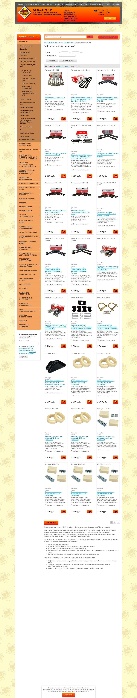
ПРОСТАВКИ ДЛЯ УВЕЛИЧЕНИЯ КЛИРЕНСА (28, 254)
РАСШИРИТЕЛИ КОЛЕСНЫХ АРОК (25, 260)
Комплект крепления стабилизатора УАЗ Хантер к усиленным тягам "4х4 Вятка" (107, 326)
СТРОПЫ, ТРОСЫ (25, 284)
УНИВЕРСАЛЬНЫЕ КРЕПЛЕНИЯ (25, 299)
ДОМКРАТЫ (23, 203)
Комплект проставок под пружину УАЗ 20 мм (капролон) (79, 382)
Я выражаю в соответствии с (27, 350)
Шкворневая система (27, 133)
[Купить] (63, 118)
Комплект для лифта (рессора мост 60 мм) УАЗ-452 (55, 211)
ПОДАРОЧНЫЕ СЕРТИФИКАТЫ (24, 325)
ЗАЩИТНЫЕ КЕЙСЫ (26, 207)
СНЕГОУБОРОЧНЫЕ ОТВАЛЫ (26, 279)
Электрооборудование (27, 139)
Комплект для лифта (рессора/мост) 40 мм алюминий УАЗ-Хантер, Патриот (53, 270)
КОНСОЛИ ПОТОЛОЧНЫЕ (28, 232)
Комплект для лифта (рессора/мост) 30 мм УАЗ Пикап (80, 212)
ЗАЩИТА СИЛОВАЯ (25, 211)
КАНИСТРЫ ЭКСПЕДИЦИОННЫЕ (26, 215)
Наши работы (83, 4)
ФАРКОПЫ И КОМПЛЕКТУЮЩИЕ (25, 304)
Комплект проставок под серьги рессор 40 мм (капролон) (79, 493)
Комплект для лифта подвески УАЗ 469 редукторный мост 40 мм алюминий (107, 267)
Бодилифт (23, 49)
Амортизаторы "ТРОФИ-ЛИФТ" (27, 87)
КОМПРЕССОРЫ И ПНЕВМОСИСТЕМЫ (26, 227)
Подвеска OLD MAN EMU (28, 79)
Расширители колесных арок (27, 103)
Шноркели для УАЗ (26, 136)
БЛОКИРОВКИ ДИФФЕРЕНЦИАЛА (25, 178)
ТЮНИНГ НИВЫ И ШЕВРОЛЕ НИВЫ (25, 144)
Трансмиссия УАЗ (25, 127)
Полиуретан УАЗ (25, 99)
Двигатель (23, 55)
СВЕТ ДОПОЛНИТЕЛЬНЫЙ (28, 270)
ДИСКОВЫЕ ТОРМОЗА (27, 199)
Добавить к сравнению (54, 109)
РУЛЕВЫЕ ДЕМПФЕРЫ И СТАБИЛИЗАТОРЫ (28, 265)
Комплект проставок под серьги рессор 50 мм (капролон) (105, 493)
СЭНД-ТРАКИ (23, 288)
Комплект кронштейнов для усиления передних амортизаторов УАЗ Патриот (55, 382)
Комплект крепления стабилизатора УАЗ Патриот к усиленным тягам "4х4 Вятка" (81, 326)
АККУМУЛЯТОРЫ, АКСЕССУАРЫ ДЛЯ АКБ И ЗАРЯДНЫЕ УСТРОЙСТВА (28, 157)
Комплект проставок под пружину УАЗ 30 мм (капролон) (105, 382)
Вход (108, 4)
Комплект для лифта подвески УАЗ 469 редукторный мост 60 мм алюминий (55, 326)
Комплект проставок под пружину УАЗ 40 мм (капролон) (53, 438)
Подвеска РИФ (27, 75)
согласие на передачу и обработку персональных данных (26, 348)
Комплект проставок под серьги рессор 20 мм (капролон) (105, 438)
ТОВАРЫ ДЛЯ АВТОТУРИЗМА (24, 293)
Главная (46, 42)
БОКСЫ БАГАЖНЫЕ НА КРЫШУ (27, 188)
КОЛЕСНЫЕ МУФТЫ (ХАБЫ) (26, 221)
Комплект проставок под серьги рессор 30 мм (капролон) (53, 493)
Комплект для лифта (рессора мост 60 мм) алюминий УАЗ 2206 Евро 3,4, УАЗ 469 (81, 156)
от (60, 52)
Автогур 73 (100, 264)
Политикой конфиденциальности (27, 352)
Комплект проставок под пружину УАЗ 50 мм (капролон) (79, 438)
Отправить (23, 357)
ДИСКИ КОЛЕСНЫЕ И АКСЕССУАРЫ (26, 194)
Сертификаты (93, 4)
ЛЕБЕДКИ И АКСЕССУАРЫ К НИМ (28, 242)
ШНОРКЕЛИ (23, 321)
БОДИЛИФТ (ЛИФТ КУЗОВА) (28, 183)
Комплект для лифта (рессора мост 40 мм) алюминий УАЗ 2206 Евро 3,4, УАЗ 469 (81, 99)
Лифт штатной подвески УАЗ (26, 71)
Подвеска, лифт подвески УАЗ (28, 65)
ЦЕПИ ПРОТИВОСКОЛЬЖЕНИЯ (27, 310)
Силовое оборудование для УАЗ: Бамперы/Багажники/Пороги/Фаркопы (27, 121)
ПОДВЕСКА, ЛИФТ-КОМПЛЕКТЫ (25, 248)
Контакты (36, 4)
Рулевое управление (27, 107)
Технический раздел (71, 4)
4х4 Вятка (73, 323)
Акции (101, 4)
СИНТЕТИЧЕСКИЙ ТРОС (27, 274)
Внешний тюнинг (25, 52)
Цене (66, 66)
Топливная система (26, 130)
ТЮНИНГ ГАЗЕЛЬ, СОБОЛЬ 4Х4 (28, 150)
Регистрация (116, 4)
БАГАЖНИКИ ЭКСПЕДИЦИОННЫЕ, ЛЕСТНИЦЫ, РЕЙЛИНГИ (27, 164)
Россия (47, 96)
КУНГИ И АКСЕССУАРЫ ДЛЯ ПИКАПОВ (28, 237)
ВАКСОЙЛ (48, 379)
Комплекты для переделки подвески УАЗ (28, 93)
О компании (20, 4)
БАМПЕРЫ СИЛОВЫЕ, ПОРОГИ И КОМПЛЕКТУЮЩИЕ (27, 172)
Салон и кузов (24, 115)
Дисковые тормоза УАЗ (27, 61)
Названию (59, 66)
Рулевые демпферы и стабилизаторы (27, 111)
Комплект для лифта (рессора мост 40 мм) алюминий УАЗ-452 (107, 99)
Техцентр (29, 4)
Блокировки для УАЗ (27, 46)
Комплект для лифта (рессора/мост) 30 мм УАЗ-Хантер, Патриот (106, 213)
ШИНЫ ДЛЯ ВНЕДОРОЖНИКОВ (25, 316)
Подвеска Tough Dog (28, 83)
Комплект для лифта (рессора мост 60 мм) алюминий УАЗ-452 (107, 154)
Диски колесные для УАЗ (28, 58)
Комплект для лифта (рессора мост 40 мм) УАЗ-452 (55, 154)
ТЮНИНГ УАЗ (23, 41)
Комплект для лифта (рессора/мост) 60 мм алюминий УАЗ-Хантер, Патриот (79, 270)
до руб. (76, 52)
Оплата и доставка (46, 4)
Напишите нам (58, 4)
